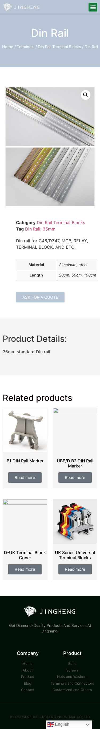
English (61, 724)
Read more (25, 477)
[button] (93, 7)
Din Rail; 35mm (40, 229)
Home (7, 46)
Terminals (25, 46)
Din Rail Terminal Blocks (59, 46)
